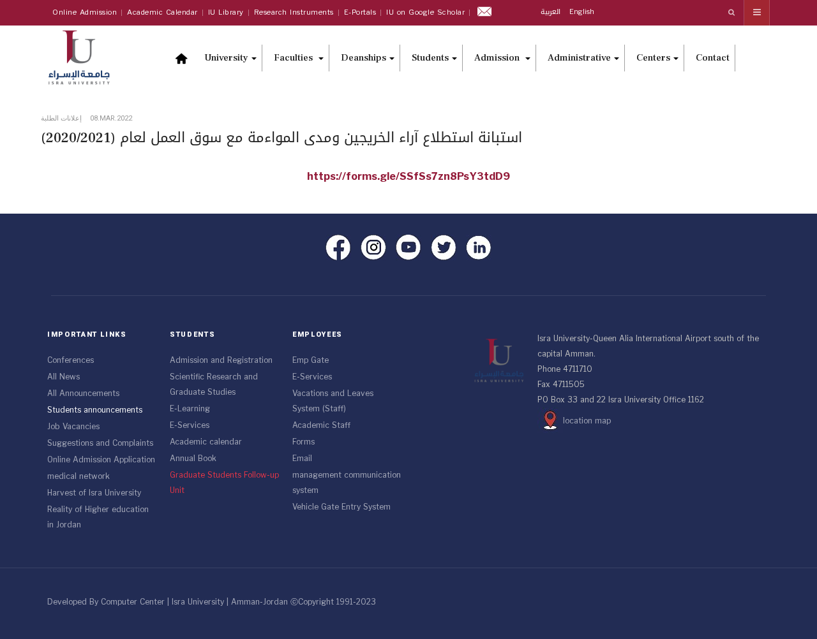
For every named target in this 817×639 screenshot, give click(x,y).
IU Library (226, 12)
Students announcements (94, 410)
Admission (498, 58)
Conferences (70, 360)
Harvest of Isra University (94, 493)
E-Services (189, 425)
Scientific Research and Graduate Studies (214, 384)
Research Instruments (294, 12)
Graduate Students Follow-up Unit (224, 482)
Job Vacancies (73, 427)
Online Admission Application (101, 460)
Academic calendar (206, 442)
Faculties (294, 58)
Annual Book (193, 459)
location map (587, 421)
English (581, 11)
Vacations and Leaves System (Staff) (332, 401)
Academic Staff (321, 425)
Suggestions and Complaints (100, 443)
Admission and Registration (221, 360)
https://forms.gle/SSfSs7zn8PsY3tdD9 (408, 176)
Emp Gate (310, 360)
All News (63, 377)
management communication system (346, 482)
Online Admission (84, 12)
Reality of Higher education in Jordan (98, 517)
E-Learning (190, 409)
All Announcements (83, 393)
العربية (552, 11)
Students (430, 58)
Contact (713, 58)
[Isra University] (85, 56)
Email (302, 459)
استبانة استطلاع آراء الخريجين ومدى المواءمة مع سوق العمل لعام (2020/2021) (281, 137)
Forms (303, 442)
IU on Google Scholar (425, 12)
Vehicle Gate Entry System (341, 507)
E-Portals (360, 12)
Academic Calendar (162, 12)
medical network (78, 476)
